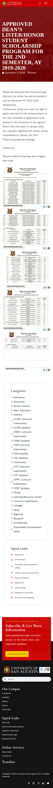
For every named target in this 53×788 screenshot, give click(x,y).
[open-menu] (39, 3)
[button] (46, 3)
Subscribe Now (17, 654)
